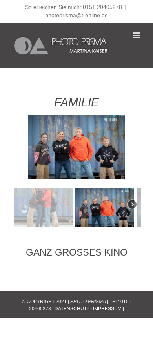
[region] (76, 172)
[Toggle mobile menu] (137, 35)
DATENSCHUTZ (72, 308)
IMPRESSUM (107, 308)
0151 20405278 (102, 7)
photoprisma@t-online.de (76, 15)
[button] (43, 207)
